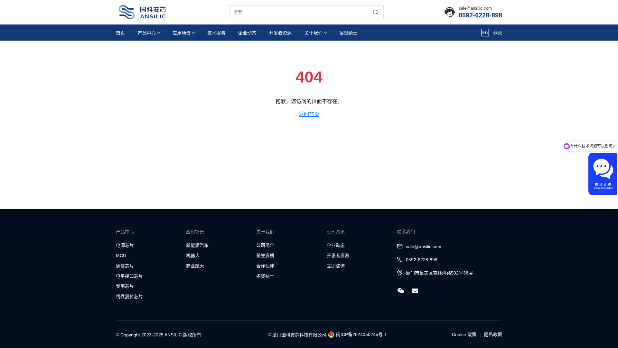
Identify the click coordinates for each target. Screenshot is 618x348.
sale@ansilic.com (475, 8)
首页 (120, 32)
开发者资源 (280, 32)
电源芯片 (125, 245)
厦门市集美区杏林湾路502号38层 (439, 273)
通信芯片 (125, 265)
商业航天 (195, 265)
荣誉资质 (265, 255)
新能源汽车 (197, 245)
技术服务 (216, 32)
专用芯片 (125, 286)
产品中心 (147, 32)
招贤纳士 (348, 32)
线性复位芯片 (129, 296)
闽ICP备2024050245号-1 (361, 334)
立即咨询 (336, 265)
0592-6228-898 (480, 15)
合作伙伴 (265, 265)
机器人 (193, 255)
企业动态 (247, 32)
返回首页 (309, 114)
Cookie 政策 (464, 334)
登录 (497, 32)
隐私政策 (493, 334)
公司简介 (265, 245)
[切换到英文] (485, 32)
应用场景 (182, 32)
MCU (121, 255)
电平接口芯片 (129, 276)
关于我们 (313, 32)
